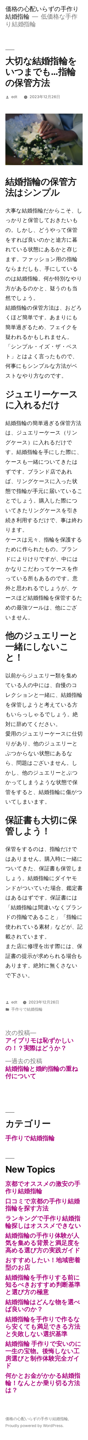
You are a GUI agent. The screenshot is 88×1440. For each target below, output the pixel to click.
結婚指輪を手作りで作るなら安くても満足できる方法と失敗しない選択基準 (42, 1326)
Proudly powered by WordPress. (34, 1425)
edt (14, 96)
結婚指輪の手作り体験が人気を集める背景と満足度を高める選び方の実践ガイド (42, 1243)
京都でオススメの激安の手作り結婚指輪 (42, 1187)
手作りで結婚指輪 (27, 1009)
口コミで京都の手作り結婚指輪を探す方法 (42, 1204)
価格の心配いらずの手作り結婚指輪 (36, 1418)
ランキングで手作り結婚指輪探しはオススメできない (43, 1222)
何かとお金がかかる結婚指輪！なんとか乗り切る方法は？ (42, 1383)
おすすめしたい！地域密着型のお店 (42, 1263)
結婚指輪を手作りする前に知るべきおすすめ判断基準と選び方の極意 (42, 1284)
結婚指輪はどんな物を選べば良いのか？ (42, 1305)
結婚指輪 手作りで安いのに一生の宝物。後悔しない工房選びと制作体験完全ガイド (43, 1354)
